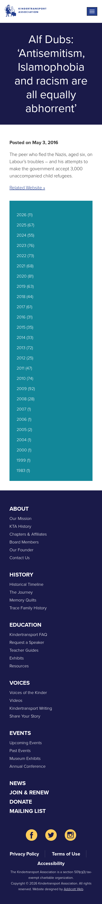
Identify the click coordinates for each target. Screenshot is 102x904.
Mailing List (27, 811)
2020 (22, 276)
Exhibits (16, 658)
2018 (21, 296)
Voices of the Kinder (28, 692)
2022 (21, 256)
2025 (21, 225)
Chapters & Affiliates (28, 534)
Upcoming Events (25, 743)
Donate (20, 801)
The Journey (21, 592)
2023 (21, 245)
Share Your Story (24, 716)
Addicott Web (73, 889)
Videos (15, 700)
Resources (19, 666)
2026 (22, 215)
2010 (21, 378)
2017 (21, 307)
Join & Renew (29, 792)
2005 (22, 429)
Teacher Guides (23, 650)
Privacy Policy (24, 853)
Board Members (24, 542)
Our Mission (20, 518)
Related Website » (27, 187)
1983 (21, 470)
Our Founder (21, 550)
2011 (20, 368)
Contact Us (19, 558)
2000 (22, 450)
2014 (21, 337)
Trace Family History (28, 608)
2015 (21, 327)
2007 (21, 409)
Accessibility (51, 863)
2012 (21, 358)
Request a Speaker (26, 642)
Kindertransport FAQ (28, 634)
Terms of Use (66, 853)
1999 (21, 460)
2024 (21, 235)
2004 (22, 440)
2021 (21, 266)
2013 (21, 348)
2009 (22, 389)
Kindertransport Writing (30, 708)
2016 (21, 317)
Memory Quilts (22, 600)
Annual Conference (27, 766)
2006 (22, 419)
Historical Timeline (26, 584)
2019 (21, 286)
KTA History (20, 526)
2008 (22, 399)
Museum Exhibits (25, 758)
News (17, 783)
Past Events (20, 751)
